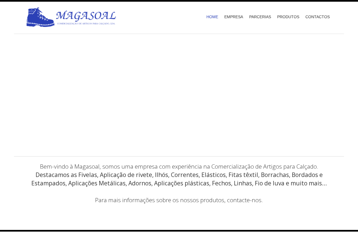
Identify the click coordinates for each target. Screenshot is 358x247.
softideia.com (159, 238)
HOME (212, 17)
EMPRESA (233, 17)
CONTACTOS (317, 17)
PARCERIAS (260, 17)
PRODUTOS (288, 17)
